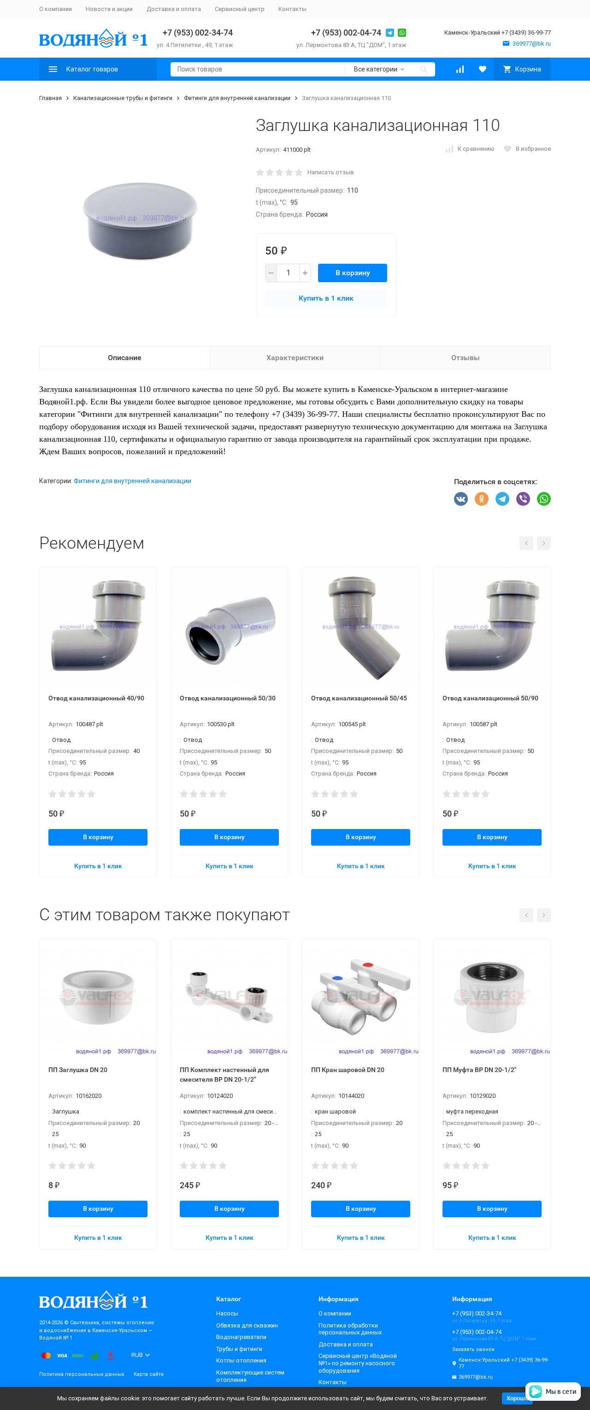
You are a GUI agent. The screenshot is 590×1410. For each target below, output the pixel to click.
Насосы (227, 1313)
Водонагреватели (241, 1336)
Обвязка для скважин (247, 1325)
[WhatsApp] (544, 499)
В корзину (353, 272)
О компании (55, 9)
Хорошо (517, 1398)
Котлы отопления (241, 1360)
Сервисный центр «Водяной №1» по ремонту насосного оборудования (358, 1363)
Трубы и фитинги (239, 1348)
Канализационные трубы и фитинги (122, 98)
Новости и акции (109, 9)
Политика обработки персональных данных (350, 1329)
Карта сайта (149, 1374)
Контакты (292, 9)
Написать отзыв (330, 172)
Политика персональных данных (81, 1374)
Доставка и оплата (174, 9)
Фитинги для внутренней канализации (237, 98)
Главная (50, 98)
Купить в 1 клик (326, 298)
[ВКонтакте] (461, 499)
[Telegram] (502, 499)
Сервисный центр (240, 9)
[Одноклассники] (482, 499)
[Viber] (523, 499)
